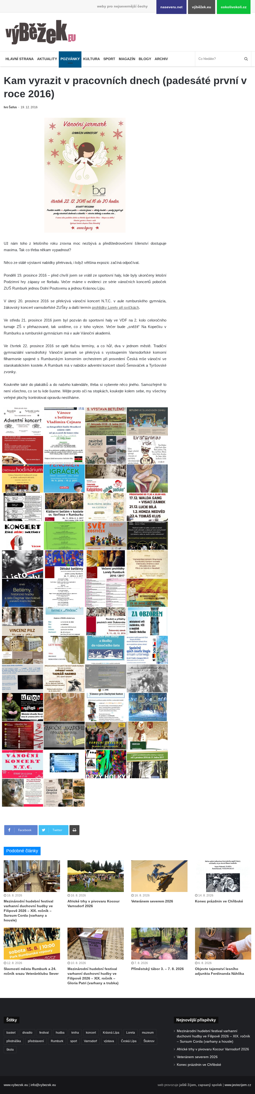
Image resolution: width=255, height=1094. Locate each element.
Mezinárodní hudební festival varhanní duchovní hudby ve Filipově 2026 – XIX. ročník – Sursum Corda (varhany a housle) (28, 910)
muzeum (148, 1032)
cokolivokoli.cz (234, 7)
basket (10, 1032)
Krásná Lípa (111, 1032)
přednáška (13, 1041)
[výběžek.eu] (42, 33)
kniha (75, 1032)
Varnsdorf (90, 1041)
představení (36, 1041)
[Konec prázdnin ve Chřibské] (223, 876)
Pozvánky (70, 59)
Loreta (130, 1032)
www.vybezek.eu (16, 1085)
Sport (109, 59)
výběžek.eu (201, 7)
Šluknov (148, 1041)
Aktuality (47, 59)
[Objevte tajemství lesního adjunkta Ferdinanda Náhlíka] (223, 943)
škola (10, 1049)
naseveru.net (171, 7)
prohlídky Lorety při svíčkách (115, 307)
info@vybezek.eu (43, 1085)
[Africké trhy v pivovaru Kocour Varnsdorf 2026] (95, 876)
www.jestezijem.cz (238, 1085)
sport (73, 1041)
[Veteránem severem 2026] (159, 876)
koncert (91, 1032)
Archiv (161, 59)
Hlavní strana (19, 59)
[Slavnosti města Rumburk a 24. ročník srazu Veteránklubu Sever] (32, 943)
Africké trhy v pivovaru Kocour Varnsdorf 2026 (213, 1049)
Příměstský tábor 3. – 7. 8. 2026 (157, 969)
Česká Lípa (128, 1041)
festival (44, 1032)
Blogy (145, 59)
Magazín (127, 59)
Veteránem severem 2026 (152, 901)
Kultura (91, 59)
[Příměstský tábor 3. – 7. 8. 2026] (159, 943)
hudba (60, 1032)
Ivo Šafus (10, 107)
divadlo (27, 1032)
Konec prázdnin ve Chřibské (219, 901)
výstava (109, 1041)
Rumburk (57, 1041)
